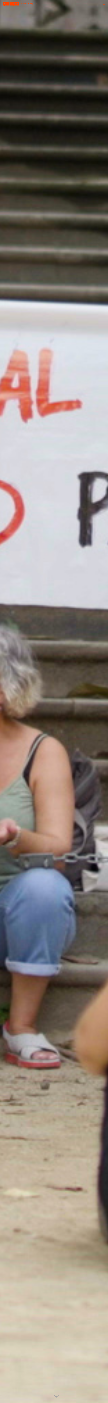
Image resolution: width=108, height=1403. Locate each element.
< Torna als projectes (29, 4)
